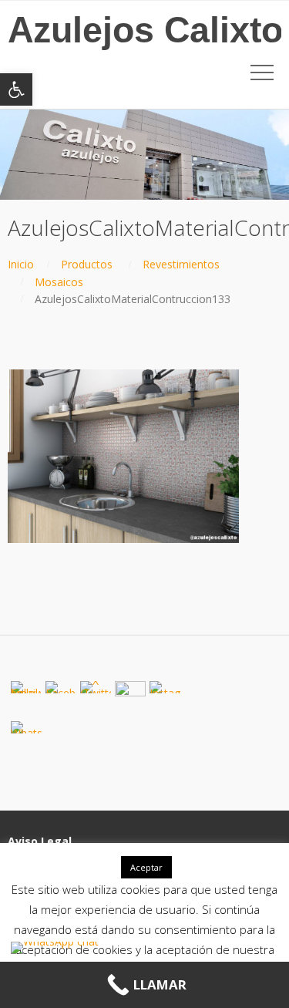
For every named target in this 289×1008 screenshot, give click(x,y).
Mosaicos (59, 282)
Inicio (21, 264)
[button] (16, 89)
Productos (87, 264)
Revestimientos (181, 264)
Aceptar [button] (146, 867)
